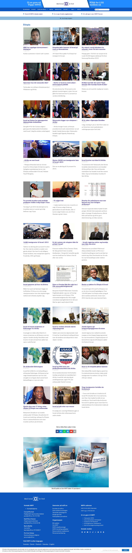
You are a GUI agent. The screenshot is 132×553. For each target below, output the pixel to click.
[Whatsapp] (95, 532)
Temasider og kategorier (59, 512)
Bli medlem (26, 9)
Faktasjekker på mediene (59, 516)
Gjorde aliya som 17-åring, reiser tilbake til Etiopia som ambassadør (35, 407)
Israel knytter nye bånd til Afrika (94, 160)
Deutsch (38, 544)
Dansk (32, 544)
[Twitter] (85, 532)
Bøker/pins (58, 9)
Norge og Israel (56, 514)
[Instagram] (90, 532)
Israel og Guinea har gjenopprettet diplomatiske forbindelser (35, 121)
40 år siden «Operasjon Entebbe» (93, 120)
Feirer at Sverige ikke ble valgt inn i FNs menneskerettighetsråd (65, 285)
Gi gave (33, 9)
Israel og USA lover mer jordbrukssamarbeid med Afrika (64, 367)
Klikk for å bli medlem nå (97, 3)
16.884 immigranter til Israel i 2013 (36, 242)
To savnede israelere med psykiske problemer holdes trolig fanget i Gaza (36, 201)
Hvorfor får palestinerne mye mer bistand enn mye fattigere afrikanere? (94, 202)
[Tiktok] (93, 532)
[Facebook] (82, 532)
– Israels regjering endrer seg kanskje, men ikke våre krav (95, 243)
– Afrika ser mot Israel (31, 160)
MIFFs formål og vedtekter (60, 529)
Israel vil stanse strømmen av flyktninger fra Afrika (33, 327)
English (52, 544)
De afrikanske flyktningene (33, 367)
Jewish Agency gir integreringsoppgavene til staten (93, 327)
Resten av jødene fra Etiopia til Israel (95, 285)
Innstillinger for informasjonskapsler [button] (110, 550)
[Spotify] (98, 532)
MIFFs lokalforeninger (59, 527)
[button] (57, 431)
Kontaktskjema (32, 508)
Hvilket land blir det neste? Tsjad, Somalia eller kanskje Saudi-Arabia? (94, 84)
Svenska (26, 544)
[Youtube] (87, 532)
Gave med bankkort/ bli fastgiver (92, 520)
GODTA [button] (125, 550)
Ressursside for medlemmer (60, 531)
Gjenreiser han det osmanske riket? (35, 83)
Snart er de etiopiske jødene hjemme (94, 367)
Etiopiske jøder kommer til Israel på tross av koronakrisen (65, 48)
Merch (79, 9)
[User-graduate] (103, 532)
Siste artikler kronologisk (59, 510)
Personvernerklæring (58, 533)
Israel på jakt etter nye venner (63, 406)
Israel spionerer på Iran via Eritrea (35, 285)
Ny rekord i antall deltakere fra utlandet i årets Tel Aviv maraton (93, 48)
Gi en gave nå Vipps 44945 (34, 3)
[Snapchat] (101, 532)
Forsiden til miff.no (58, 508)
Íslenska (45, 544)
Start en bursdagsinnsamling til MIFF (93, 525)
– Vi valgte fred (58, 201)
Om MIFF (55, 525)
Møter (51, 9)
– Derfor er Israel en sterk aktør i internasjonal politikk (64, 84)
